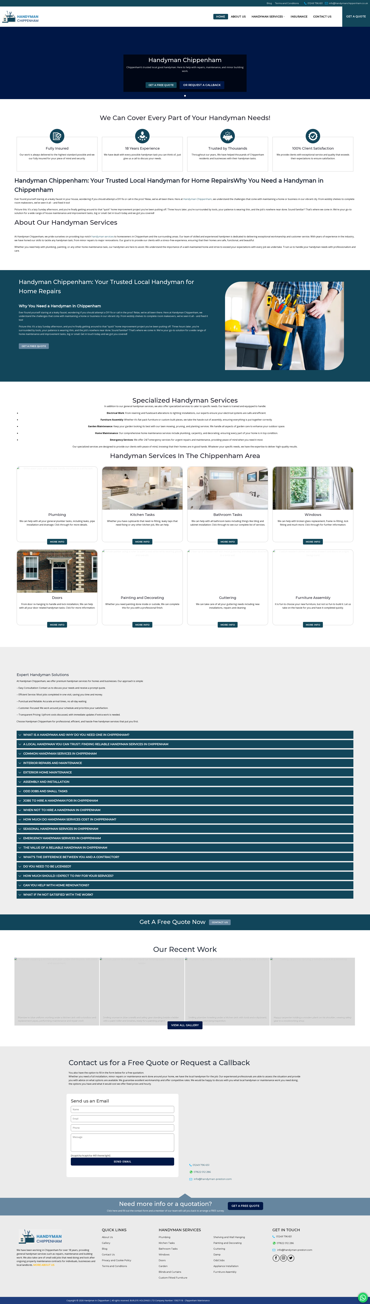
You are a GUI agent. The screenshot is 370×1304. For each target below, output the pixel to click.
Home (220, 16)
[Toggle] (20, 735)
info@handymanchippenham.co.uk (348, 3)
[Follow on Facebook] (276, 1258)
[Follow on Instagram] (283, 1258)
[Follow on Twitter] (290, 1258)
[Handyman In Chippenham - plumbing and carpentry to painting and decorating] (20, 17)
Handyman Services (267, 16)
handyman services (102, 236)
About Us (238, 16)
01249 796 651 (315, 3)
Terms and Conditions (287, 3)
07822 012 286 (202, 1171)
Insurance (299, 16)
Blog (269, 3)
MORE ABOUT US (43, 1265)
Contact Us (322, 16)
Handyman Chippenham (197, 199)
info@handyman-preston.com (213, 1179)
